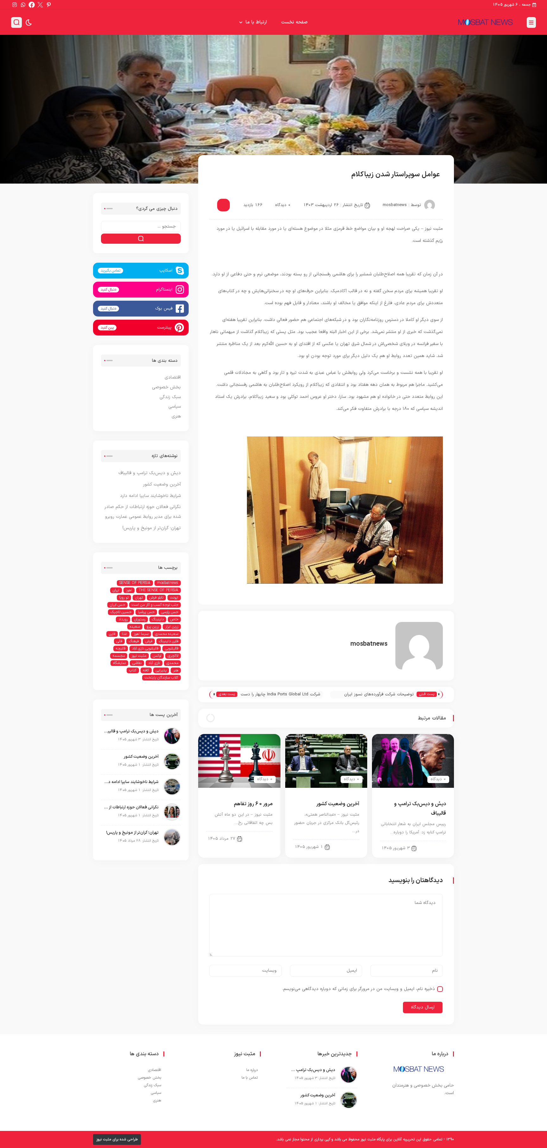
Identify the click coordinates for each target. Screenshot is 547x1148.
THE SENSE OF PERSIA (158, 590)
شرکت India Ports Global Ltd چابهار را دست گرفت (280, 695)
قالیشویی (171, 648)
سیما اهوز (141, 634)
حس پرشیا (146, 612)
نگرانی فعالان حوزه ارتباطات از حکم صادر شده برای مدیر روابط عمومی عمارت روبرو (131, 807)
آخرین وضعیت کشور (337, 804)
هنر (175, 670)
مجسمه (119, 656)
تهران (139, 597)
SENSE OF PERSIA (134, 583)
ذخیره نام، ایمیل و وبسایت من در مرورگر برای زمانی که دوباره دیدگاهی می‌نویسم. (358, 989)
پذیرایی (161, 670)
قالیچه (120, 648)
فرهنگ (134, 641)
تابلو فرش (156, 597)
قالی (119, 641)
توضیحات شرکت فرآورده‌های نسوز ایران (379, 694)
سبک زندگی (170, 397)
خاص (174, 619)
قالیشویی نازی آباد (145, 648)
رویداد (123, 619)
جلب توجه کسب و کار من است (155, 605)
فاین (112, 634)
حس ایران (117, 605)
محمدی (172, 663)
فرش (148, 641)
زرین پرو (153, 627)
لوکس (157, 656)
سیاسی (222, 175)
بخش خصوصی (166, 387)
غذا (124, 634)
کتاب (132, 670)
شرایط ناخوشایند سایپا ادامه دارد (150, 495)
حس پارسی (169, 612)
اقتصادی (173, 377)
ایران (116, 590)
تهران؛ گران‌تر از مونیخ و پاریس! (152, 528)
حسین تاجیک (120, 612)
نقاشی (136, 663)
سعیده (135, 627)
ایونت (174, 597)
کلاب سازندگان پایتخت (161, 678)
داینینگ (158, 619)
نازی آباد (154, 663)
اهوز (129, 590)
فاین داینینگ (168, 641)
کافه (146, 670)
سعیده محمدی (166, 634)
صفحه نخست (294, 22)
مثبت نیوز (138, 656)
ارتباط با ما (256, 22)
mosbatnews (395, 205)
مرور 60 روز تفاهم (253, 804)
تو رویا (124, 597)
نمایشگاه (119, 663)
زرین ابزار (171, 627)
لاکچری (173, 656)
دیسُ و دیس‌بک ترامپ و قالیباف (149, 473)
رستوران (139, 619)
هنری (176, 416)
